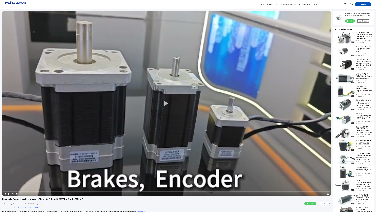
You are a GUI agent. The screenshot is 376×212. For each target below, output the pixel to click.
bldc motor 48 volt (23, 208)
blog (295, 4)
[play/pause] (9, 193)
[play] (166, 103)
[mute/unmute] (17, 193)
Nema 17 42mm (36, 208)
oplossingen (287, 4)
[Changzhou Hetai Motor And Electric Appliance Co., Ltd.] (15, 4)
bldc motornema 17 (9, 208)
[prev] (5, 193)
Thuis (263, 4)
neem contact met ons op (308, 4)
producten (278, 4)
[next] (13, 193)
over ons (270, 4)
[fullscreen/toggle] (328, 193)
